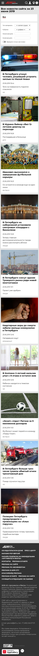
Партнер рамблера (20, 645)
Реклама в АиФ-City (10, 570)
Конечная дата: (7, 38)
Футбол (6, 190)
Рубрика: (6, 29)
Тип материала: (8, 25)
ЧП (4, 92)
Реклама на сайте (10, 564)
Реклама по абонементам (13, 567)
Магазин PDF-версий (11, 553)
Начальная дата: (8, 34)
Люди (5, 246)
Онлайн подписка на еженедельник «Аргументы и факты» (18, 557)
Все (4, 17)
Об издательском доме (12, 551)
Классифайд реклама (12, 573)
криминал (7, 341)
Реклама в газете (19, 561)
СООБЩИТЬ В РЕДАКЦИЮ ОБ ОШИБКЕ (17, 579)
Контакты (6, 561)
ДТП (4, 140)
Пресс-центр (30, 551)
